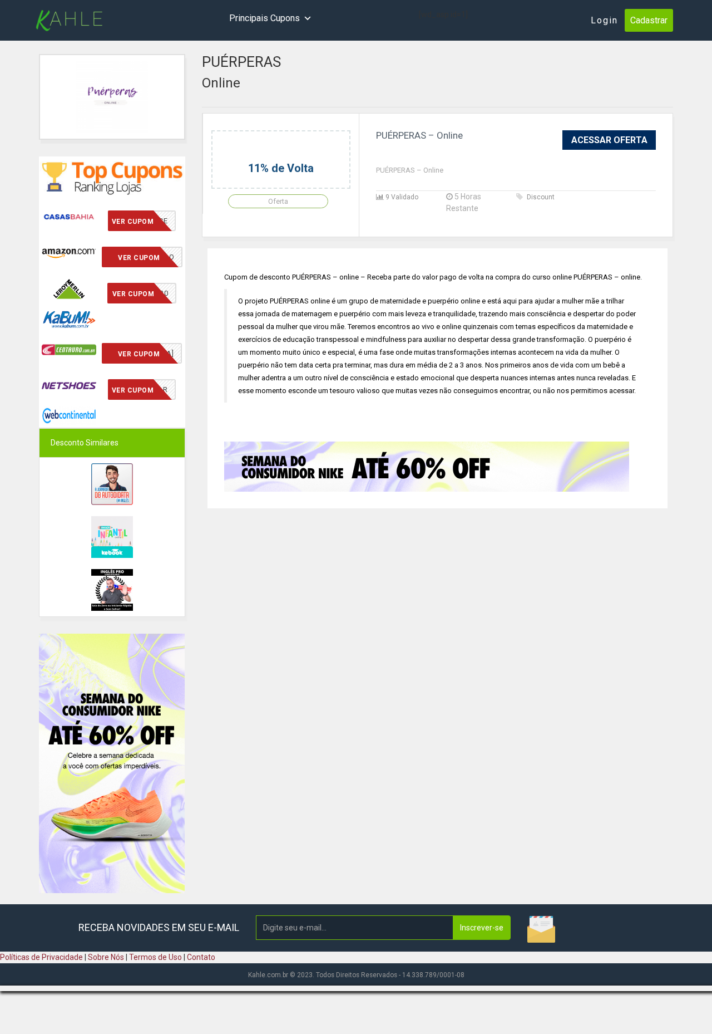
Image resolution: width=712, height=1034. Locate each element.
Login (604, 20)
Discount (541, 197)
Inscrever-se (481, 927)
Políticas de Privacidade (41, 957)
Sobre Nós (106, 957)
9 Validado (401, 197)
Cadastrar (649, 20)
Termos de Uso (155, 957)
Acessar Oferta (609, 140)
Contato (201, 957)
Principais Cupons (264, 18)
